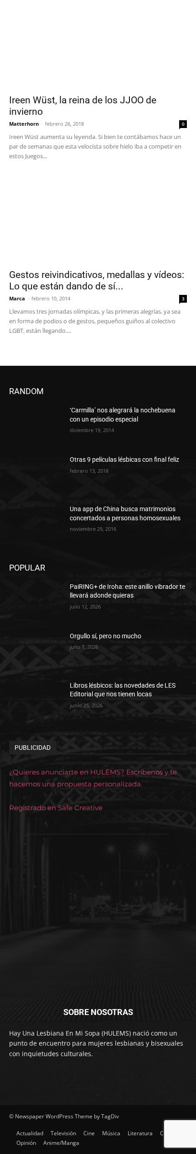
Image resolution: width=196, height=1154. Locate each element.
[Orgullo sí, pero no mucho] (35, 650)
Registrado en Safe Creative (56, 807)
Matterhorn (24, 123)
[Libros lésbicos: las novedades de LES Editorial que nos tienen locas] (35, 700)
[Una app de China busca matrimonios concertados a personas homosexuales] (35, 523)
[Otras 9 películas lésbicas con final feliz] (35, 474)
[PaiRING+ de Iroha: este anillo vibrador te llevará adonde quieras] (35, 601)
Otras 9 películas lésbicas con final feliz (124, 459)
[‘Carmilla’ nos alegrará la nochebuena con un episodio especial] (35, 424)
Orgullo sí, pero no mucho (105, 636)
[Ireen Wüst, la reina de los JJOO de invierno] (98, 44)
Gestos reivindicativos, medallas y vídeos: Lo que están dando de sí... (96, 280)
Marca (17, 298)
